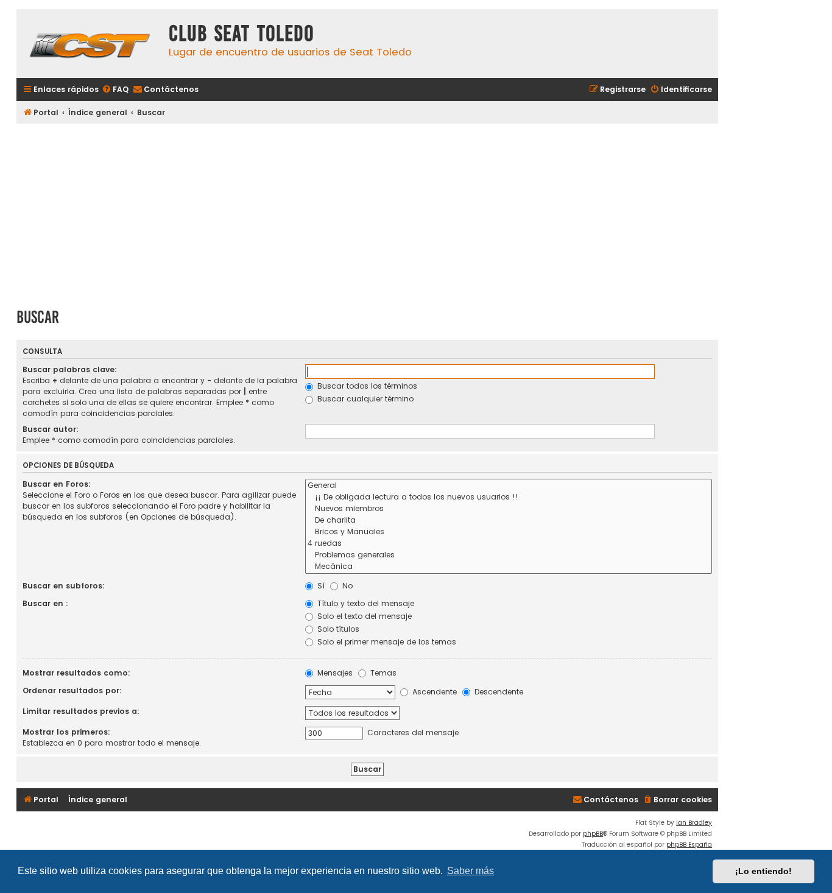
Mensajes (334, 673)
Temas (382, 673)
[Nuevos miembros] (508, 509)
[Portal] (89, 43)
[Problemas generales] (508, 555)
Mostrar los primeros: (66, 732)
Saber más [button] (470, 871)
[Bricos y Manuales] (508, 532)
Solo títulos (337, 629)
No (346, 586)
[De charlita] (508, 520)
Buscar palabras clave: (70, 369)
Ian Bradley (694, 822)
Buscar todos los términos (366, 386)
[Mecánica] (508, 567)
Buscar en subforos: (64, 586)
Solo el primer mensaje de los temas (385, 642)
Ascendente (433, 692)
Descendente (497, 692)
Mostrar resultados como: (76, 673)
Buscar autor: (51, 429)
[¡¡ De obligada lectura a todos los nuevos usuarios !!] (508, 497)
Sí (320, 586)
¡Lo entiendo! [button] (763, 871)
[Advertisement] (367, 211)
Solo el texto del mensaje (363, 616)
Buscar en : (45, 603)
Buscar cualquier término (364, 399)
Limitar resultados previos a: (81, 711)
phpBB (593, 833)
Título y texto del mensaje (364, 603)
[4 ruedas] (508, 543)
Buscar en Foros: (57, 484)
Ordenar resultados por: (72, 690)
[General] (508, 486)
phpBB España (689, 844)
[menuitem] (115, 90)
